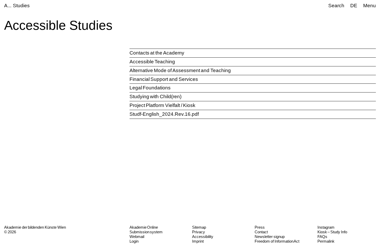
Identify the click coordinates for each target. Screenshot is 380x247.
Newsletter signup (270, 236)
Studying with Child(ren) (155, 96)
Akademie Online (144, 227)
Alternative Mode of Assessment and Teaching (180, 70)
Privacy (198, 232)
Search (336, 5)
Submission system (146, 232)
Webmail (137, 236)
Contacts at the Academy (157, 53)
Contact (261, 232)
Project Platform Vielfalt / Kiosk (163, 105)
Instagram (326, 227)
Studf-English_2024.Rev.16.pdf (164, 114)
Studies (21, 5)
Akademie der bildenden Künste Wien (35, 227)
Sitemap (199, 227)
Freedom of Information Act (277, 241)
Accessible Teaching (152, 61)
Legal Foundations (150, 87)
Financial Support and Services (164, 79)
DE (353, 5)
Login (134, 241)
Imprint (198, 241)
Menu (369, 5)
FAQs (322, 236)
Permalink (326, 241)
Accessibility (202, 236)
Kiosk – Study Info (332, 232)
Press (260, 227)
